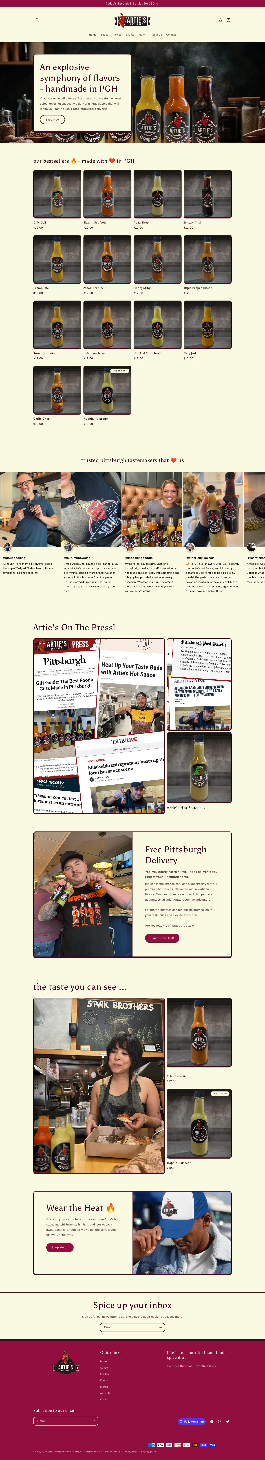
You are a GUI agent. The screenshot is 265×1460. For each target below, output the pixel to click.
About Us (106, 1393)
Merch (104, 1386)
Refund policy (93, 1451)
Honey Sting (142, 288)
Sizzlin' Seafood (94, 222)
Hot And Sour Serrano (149, 353)
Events (104, 1380)
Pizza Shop (141, 222)
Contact (105, 1399)
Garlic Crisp (41, 418)
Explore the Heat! (162, 938)
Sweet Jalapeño (44, 353)
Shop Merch (60, 1247)
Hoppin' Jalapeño (95, 418)
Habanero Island (95, 353)
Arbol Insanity (93, 288)
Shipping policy (148, 1451)
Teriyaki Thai (192, 222)
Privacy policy (131, 1451)
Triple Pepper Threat (198, 288)
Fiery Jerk (190, 353)
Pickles (104, 1374)
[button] (37, 20)
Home (103, 1361)
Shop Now (52, 119)
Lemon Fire (41, 288)
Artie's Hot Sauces (184, 807)
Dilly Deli (39, 222)
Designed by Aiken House (70, 1452)
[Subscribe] (161, 1327)
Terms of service (111, 1451)
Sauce (104, 1368)
